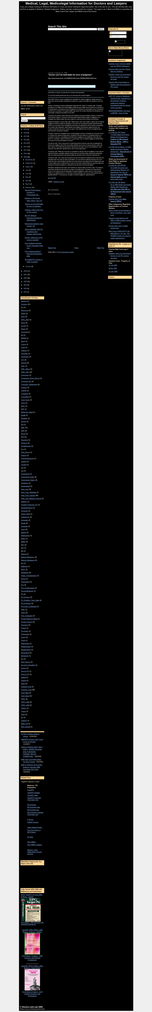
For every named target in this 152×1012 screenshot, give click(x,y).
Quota (23, 640)
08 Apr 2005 (113, 268)
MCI (22, 548)
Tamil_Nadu (25, 696)
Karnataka (24, 520)
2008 (25, 271)
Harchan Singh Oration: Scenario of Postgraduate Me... (33, 192)
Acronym (24, 304)
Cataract (24, 350)
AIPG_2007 (25, 320)
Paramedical (25, 582)
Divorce (23, 421)
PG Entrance (25, 597)
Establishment (26, 446)
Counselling (25, 397)
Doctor (23, 434)
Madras (23, 532)
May (27, 177)
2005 (25, 281)
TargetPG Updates (33, 793)
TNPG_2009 (25, 705)
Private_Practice (26, 622)
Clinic (23, 366)
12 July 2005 (113, 271)
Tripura (23, 711)
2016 (25, 136)
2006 (25, 278)
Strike (23, 684)
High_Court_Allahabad (28, 492)
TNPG (23, 699)
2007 (25, 275)
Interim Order (25, 514)
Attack (23, 329)
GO (22, 468)
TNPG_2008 (25, 702)
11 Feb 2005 (113, 265)
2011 (25, 150)
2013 (25, 143)
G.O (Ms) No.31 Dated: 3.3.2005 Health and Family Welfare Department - (120, 151)
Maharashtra (25, 535)
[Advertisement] (76, 18)
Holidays (24, 502)
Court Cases (25, 400)
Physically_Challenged (29, 606)
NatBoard (24, 566)
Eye (22, 449)
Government (25, 474)
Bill (22, 335)
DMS (22, 431)
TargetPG (30, 790)
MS (22, 563)
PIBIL (23, 609)
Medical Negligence (27, 557)
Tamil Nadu (25, 693)
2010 (25, 153)
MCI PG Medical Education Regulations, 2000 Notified (34, 218)
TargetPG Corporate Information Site (34, 799)
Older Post (100, 248)
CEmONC (24, 354)
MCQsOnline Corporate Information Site (35, 813)
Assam (23, 326)
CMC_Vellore (25, 369)
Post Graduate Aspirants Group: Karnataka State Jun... (34, 245)
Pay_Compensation (27, 588)
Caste (23, 347)
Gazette (23, 465)
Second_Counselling (28, 665)
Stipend (23, 680)
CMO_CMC (25, 372)
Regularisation (26, 647)
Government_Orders (28, 480)
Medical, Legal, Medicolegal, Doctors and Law (34, 852)
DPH (22, 437)
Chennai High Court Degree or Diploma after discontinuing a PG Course (119, 84)
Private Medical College (29, 619)
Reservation (25, 653)
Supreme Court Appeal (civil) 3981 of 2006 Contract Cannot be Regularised (120, 220)
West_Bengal (25, 727)
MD (22, 551)
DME (22, 428)
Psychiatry (24, 631)
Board (23, 341)
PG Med (30, 837)
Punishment (25, 634)
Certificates (25, 357)
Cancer (23, 344)
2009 (25, 157)
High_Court (25, 489)
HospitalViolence (27, 508)
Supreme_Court (26, 690)
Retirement (24, 656)
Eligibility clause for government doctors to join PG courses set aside (120, 77)
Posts (114, 33)
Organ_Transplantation (29, 576)
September (29, 163)
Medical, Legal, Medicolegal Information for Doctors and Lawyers (76, 3)
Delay (23, 406)
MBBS (23, 542)
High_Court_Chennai (28, 495)
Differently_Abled (27, 412)
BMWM (23, 338)
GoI (22, 471)
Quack (23, 637)
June (27, 173)
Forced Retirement (27, 458)
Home (76, 248)
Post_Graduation (27, 616)
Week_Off (24, 724)
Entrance (24, 443)
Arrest (23, 323)
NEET (23, 569)
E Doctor (30, 819)
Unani (23, 714)
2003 (25, 288)
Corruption (24, 394)
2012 (25, 147)
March (27, 184)
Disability (24, 418)
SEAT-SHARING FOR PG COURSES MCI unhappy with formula (34, 232)
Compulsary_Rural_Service (30, 378)
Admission (24, 310)
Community (25, 375)
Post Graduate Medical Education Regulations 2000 (33, 254)
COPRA (23, 391)
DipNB (23, 415)
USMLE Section (32, 822)
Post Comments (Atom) (66, 252)
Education (24, 440)
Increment (24, 511)
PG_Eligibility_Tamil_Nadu (30, 600)
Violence (24, 721)
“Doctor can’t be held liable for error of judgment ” (70, 75)
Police (23, 613)
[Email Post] (56, 178)
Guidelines (24, 483)
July (27, 170)
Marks (23, 539)
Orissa (23, 579)
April (27, 180)
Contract (24, 387)
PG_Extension (26, 603)
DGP (22, 409)
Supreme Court (26, 687)
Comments (115, 36)
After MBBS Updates (34, 845)
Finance (23, 455)
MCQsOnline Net (33, 810)
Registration (25, 643)
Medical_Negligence (28, 560)
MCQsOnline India (33, 807)
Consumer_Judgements (29, 384)
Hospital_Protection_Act (29, 505)
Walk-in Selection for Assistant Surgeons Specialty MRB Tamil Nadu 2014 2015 (31, 767)
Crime (23, 403)
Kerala (23, 523)
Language (24, 526)
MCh (22, 545)
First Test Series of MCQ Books (33, 831)
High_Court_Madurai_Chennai (31, 498)
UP (22, 717)
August (28, 167)
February (28, 187)
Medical (23, 554)
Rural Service (25, 662)
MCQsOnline (31, 805)
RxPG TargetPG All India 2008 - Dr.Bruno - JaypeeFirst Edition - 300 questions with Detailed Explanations (32, 909)
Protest (23, 628)
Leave (23, 529)
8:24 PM (53, 178)
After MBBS (31, 842)
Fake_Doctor (25, 452)
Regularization (26, 650)
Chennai (24, 363)
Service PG (25, 671)
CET (22, 360)
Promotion (24, 625)
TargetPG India (32, 795)
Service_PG (25, 674)
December (29, 160)
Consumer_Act (26, 381)
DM (22, 424)
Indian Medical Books (34, 827)
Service (23, 668)
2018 (25, 133)
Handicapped (25, 486)
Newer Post (52, 248)
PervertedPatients (27, 591)
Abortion (24, 301)
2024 (25, 129)
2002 (25, 292)
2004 (25, 285)
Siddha (23, 677)
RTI (22, 659)
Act (22, 307)
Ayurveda (24, 332)
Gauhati (23, 461)
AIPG (23, 317)
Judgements (25, 517)
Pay (22, 585)
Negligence (25, 572)
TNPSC (23, 708)
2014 (25, 140)
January (28, 266)
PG (22, 594)
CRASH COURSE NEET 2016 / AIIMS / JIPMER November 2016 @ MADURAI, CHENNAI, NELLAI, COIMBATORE (32, 751)
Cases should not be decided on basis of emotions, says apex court (120, 213)
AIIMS (23, 313)
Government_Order (27, 477)
